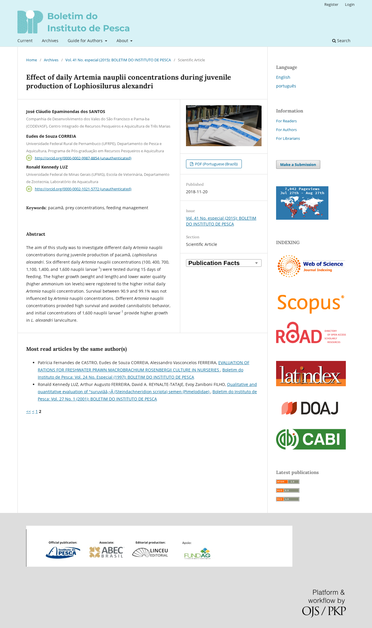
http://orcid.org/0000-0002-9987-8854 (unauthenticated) (83, 157)
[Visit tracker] (302, 218)
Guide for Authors (86, 40)
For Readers (286, 121)
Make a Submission (298, 164)
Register (331, 4)
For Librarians (288, 138)
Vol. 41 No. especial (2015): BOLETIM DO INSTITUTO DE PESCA (118, 59)
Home (31, 59)
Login (350, 4)
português (286, 86)
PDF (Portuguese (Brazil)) (216, 164)
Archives (50, 40)
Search (343, 40)
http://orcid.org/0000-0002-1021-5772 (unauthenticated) (83, 189)
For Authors (286, 129)
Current (25, 40)
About (123, 40)
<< (28, 411)
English (283, 77)
